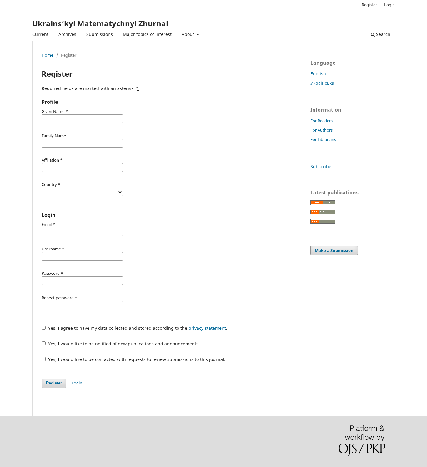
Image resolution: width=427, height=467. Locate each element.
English (318, 74)
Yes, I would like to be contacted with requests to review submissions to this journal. (136, 359)
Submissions (99, 34)
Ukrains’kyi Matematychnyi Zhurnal (100, 23)
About (188, 34)
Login (389, 5)
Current (40, 34)
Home (47, 55)
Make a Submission (334, 250)
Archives (67, 34)
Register (369, 5)
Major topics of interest (147, 34)
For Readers (321, 120)
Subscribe (320, 166)
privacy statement (207, 328)
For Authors (321, 130)
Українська (322, 83)
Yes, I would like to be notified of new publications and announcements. (123, 344)
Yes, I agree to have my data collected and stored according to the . (137, 328)
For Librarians (323, 139)
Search (382, 34)
